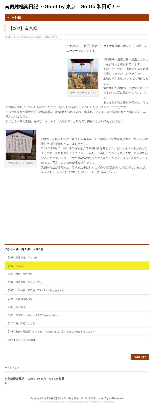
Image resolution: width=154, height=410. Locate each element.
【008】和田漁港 (16, 307)
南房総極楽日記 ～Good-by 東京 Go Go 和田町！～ (63, 6)
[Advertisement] (35, 71)
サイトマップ (12, 367)
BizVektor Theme (77, 402)
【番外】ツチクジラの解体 (21, 340)
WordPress (59, 402)
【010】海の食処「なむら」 (22, 323)
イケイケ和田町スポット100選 (24, 249)
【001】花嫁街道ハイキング (22, 257)
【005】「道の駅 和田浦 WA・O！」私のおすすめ (37, 290)
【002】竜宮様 (15, 265)
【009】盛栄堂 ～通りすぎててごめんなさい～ (33, 315)
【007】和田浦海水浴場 (19, 298)
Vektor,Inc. (95, 402)
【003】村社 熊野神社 (19, 274)
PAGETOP (140, 357)
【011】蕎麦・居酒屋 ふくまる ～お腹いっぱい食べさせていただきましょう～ (51, 331)
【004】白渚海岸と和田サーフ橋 (24, 282)
